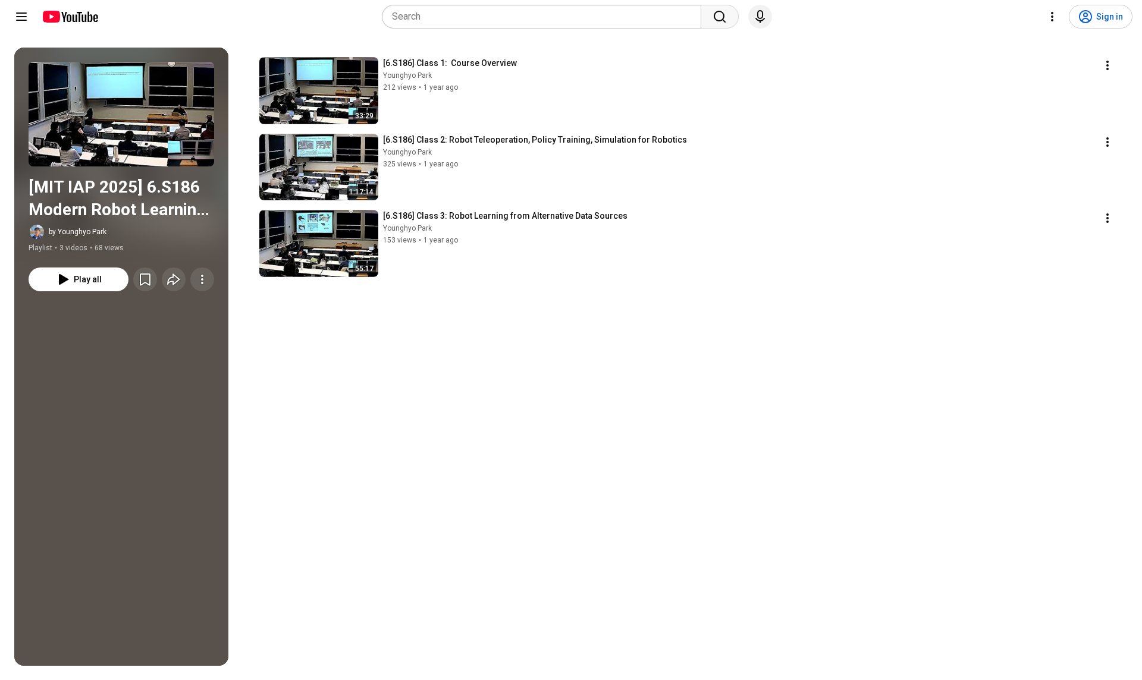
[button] (121, 114)
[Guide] (21, 17)
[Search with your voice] (760, 17)
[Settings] (1052, 17)
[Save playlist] (145, 279)
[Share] (174, 279)
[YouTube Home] (69, 16)
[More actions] (202, 279)
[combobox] (545, 17)
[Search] (720, 17)
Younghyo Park (407, 75)
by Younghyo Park (77, 232)
